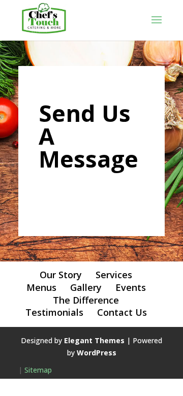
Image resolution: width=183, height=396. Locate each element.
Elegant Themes (94, 340)
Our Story (61, 275)
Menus (41, 287)
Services (114, 275)
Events (130, 287)
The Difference (86, 300)
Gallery (86, 287)
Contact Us (122, 312)
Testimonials (54, 312)
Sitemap (38, 370)
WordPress (96, 352)
